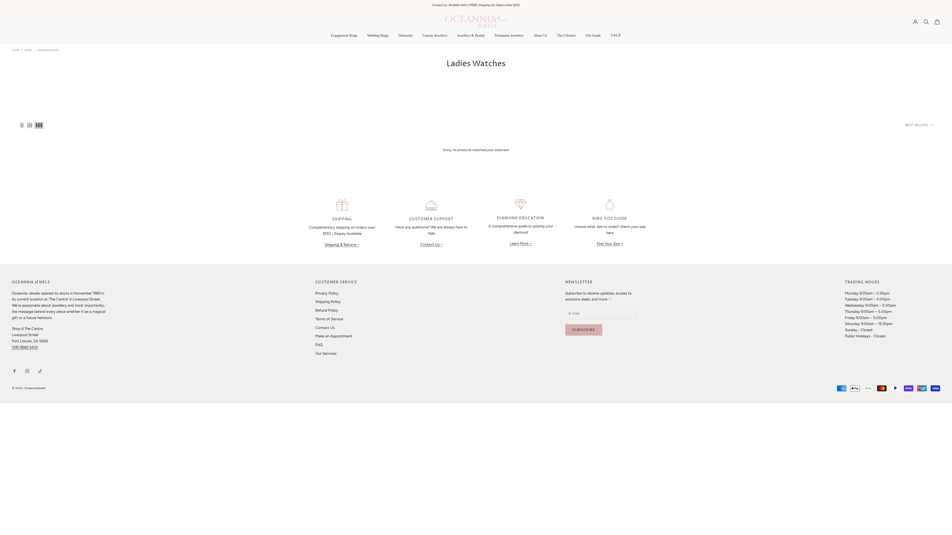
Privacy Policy (326, 293)
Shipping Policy (328, 301)
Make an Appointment (333, 336)
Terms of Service (329, 319)
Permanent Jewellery (509, 35)
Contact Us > (431, 244)
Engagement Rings (344, 35)
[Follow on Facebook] (14, 371)
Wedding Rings (377, 35)
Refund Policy (326, 310)
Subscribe (583, 330)
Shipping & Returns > (342, 244)
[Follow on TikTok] (40, 371)
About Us (540, 35)
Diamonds (405, 35)
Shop (28, 50)
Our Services (325, 353)
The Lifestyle (566, 35)
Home (15, 50)
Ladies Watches (48, 50)
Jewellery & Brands (471, 35)
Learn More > (521, 243)
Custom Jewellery (434, 35)
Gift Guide (593, 35)
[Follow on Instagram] (27, 371)
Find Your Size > (610, 243)
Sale (616, 35)
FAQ (319, 345)
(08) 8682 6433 (25, 347)
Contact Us (325, 327)
